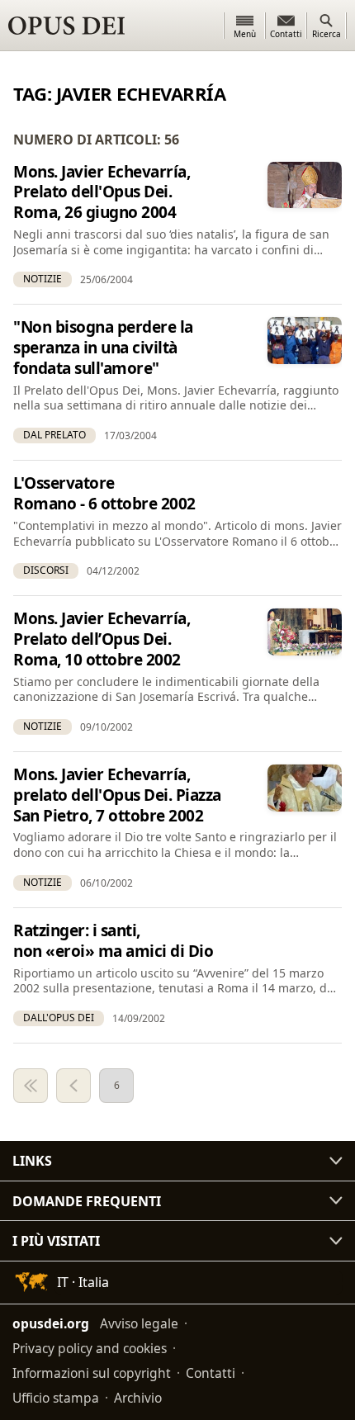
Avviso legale (139, 1323)
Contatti (210, 1373)
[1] (30, 1085)
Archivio (138, 1398)
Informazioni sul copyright (91, 1373)
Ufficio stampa (55, 1398)
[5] (73, 1085)
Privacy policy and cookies (89, 1348)
